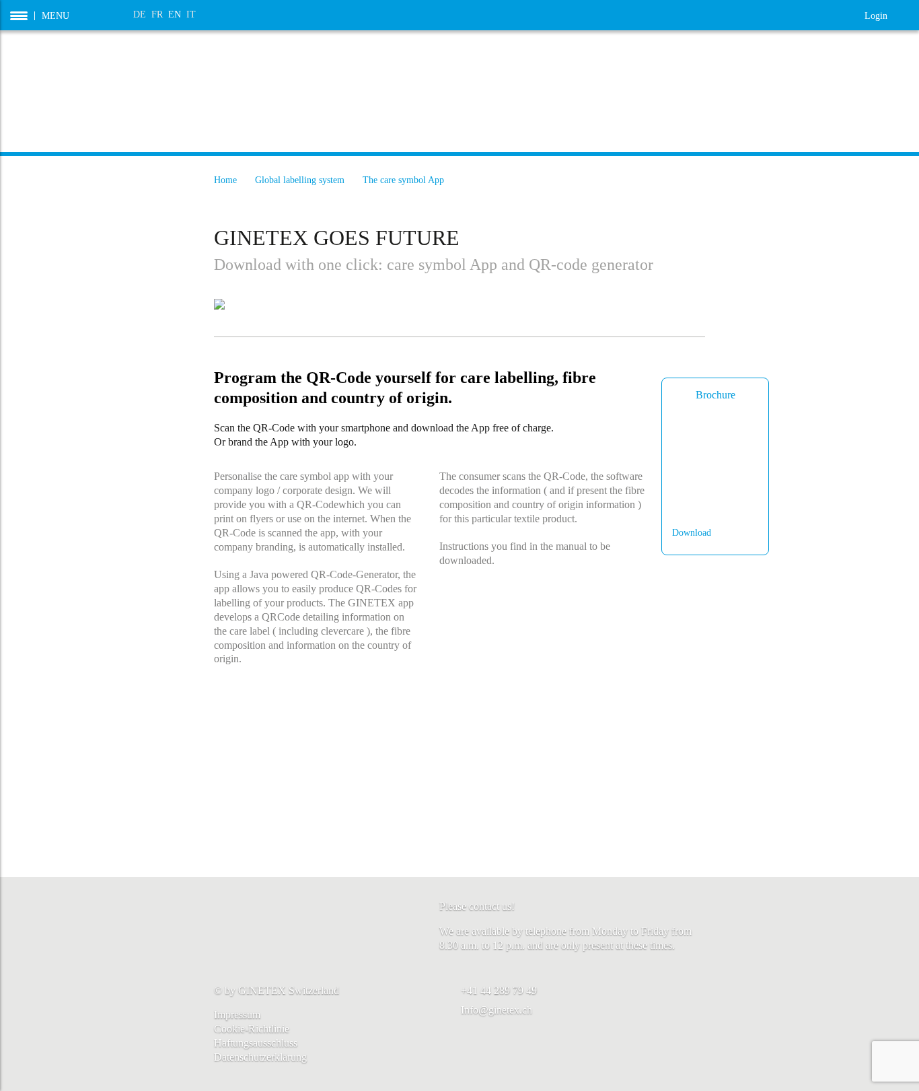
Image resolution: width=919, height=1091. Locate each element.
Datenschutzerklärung (260, 1057)
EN (174, 14)
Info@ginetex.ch (496, 1010)
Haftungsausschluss (255, 1043)
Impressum (237, 1014)
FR (157, 14)
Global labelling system (299, 180)
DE (139, 14)
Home (225, 180)
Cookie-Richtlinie (251, 1028)
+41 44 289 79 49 (499, 990)
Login (887, 14)
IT (191, 14)
